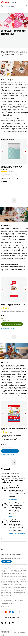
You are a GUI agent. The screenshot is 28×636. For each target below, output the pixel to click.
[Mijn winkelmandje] (22, 2)
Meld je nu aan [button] (6, 561)
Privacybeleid (19, 600)
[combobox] (14, 6)
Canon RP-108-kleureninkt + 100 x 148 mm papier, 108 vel (13, 304)
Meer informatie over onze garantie (16, 515)
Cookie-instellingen (6, 606)
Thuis (3, 10)
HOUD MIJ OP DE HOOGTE (11, 450)
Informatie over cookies (7, 603)
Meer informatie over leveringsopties (14, 498)
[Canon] (5, 2)
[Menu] (26, 2)
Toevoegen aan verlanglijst (9, 328)
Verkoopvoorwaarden (7, 600)
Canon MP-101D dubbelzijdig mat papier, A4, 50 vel (14, 429)
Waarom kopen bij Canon (16, 533)
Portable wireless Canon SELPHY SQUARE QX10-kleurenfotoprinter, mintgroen (11, 168)
